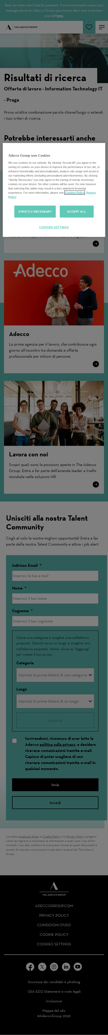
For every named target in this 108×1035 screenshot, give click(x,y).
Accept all (76, 211)
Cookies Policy (74, 192)
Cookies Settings (54, 227)
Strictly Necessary (35, 211)
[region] (54, 190)
